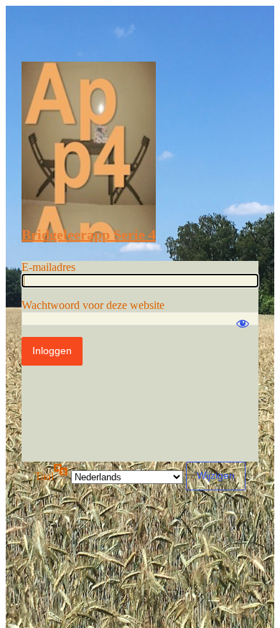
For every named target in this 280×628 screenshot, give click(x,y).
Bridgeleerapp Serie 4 (89, 234)
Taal (44, 476)
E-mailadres (48, 267)
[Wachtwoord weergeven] (242, 317)
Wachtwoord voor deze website (93, 305)
